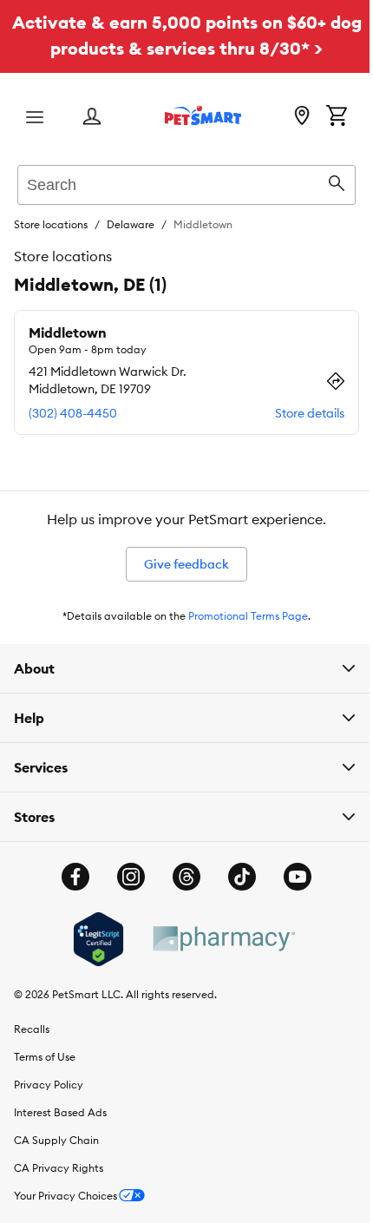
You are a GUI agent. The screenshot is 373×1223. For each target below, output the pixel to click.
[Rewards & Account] (92, 117)
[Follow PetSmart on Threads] (180, 877)
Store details (309, 413)
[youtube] (291, 877)
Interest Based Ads (60, 1112)
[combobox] (186, 182)
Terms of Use (44, 1056)
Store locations (51, 224)
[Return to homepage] (203, 115)
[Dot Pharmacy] (216, 938)
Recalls (31, 1029)
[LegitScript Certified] (91, 939)
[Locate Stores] (301, 117)
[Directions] (335, 381)
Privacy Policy (48, 1084)
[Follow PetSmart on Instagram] (125, 877)
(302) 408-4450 (73, 413)
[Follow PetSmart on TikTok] (236, 877)
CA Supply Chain (56, 1140)
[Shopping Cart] (336, 117)
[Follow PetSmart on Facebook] (69, 877)
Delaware (130, 224)
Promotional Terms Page (248, 615)
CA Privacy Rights (58, 1167)
